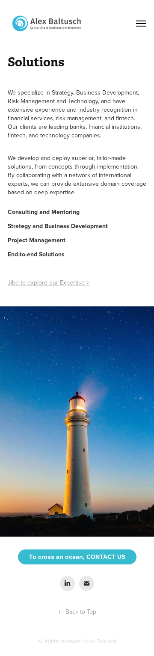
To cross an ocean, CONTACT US (77, 556)
